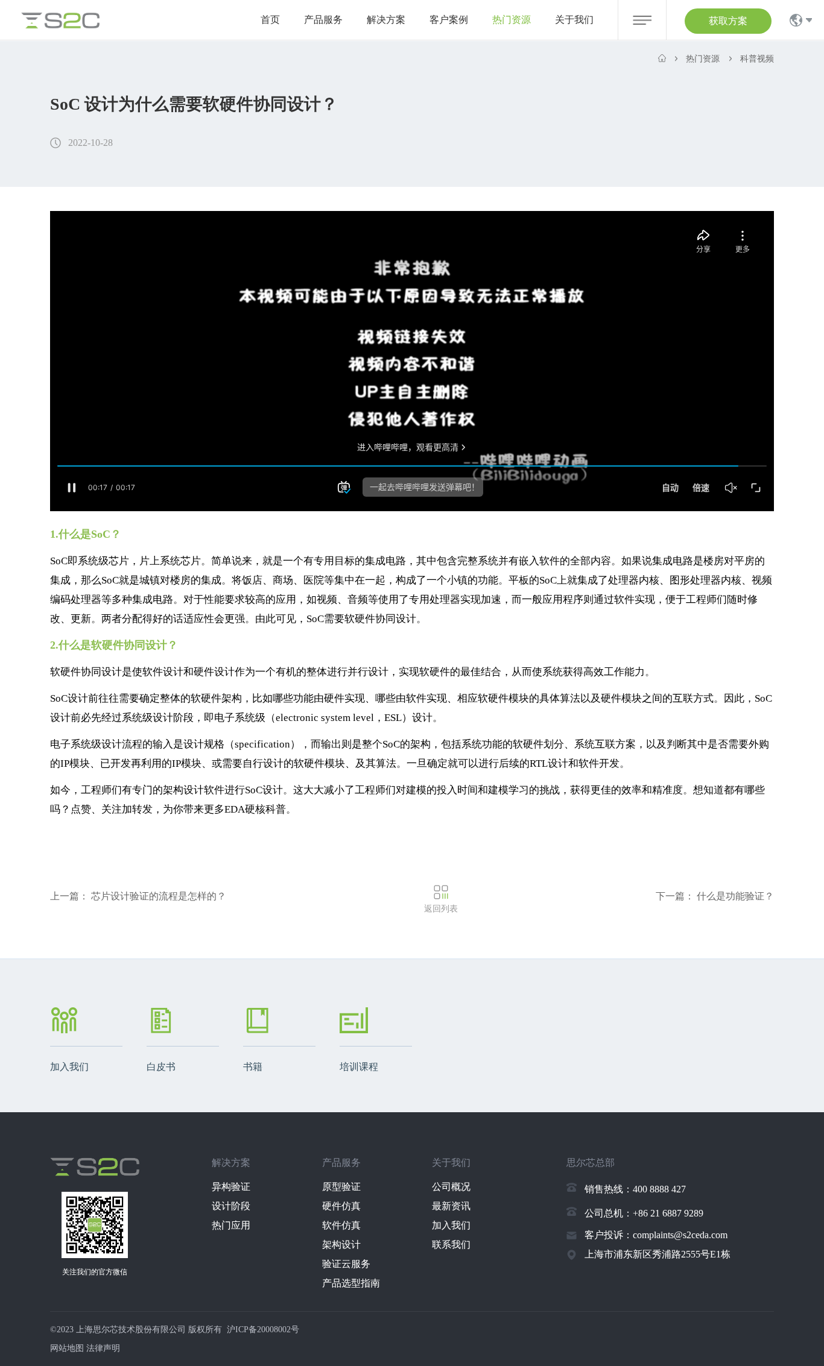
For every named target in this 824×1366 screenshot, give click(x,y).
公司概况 (451, 1187)
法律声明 (103, 1348)
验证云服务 (346, 1264)
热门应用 (231, 1225)
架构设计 (341, 1244)
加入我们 (451, 1225)
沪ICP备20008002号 (263, 1329)
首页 (270, 19)
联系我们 (451, 1244)
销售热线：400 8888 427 (635, 1189)
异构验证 (231, 1187)
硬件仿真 (341, 1206)
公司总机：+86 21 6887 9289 (644, 1213)
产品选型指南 (351, 1283)
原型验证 (341, 1187)
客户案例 (448, 19)
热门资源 (511, 19)
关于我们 (574, 19)
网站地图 (67, 1348)
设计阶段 (231, 1206)
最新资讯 (451, 1206)
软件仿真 (341, 1225)
